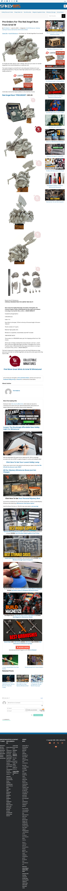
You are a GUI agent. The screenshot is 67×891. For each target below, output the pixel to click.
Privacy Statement (8, 782)
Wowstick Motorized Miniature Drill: (13, 531)
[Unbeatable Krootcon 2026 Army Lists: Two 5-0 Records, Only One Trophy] (8, 675)
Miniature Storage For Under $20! (55, 156)
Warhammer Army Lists (2, 751)
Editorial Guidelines (8, 794)
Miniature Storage (50, 12)
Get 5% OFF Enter (19, 615)
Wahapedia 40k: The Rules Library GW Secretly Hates (25, 876)
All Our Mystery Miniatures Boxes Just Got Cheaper (19, 471)
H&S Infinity (17, 642)
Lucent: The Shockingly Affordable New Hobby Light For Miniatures (21, 428)
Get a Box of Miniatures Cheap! (55, 49)
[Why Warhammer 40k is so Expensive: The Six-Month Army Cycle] (37, 675)
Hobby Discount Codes (7, 12)
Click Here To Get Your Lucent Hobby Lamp (22, 462)
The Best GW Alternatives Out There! (55, 171)
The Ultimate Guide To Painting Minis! (55, 81)
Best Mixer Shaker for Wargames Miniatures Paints (25, 590)
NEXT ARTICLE (39, 663)
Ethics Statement (8, 788)
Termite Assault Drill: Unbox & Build (33, 667)
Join (65, 1)
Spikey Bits (5, 33)
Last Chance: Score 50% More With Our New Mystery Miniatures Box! (23, 684)
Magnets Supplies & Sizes (39, 12)
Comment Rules (9, 779)
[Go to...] (65, 6)
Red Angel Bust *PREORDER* (14, 95)
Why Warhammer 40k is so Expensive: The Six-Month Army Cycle (37, 684)
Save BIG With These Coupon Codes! (55, 112)
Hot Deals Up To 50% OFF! (55, 127)
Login (41, 698)
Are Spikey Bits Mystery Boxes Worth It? (9, 814)
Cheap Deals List (18, 12)
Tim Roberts (7, 28)
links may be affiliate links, (17, 404)
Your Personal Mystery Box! (29, 498)
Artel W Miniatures (30, 28)
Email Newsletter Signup (15, 750)
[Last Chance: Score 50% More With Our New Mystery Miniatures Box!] (23, 675)
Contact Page (15, 745)
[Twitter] (58, 743)
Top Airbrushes (27, 12)
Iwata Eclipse (7, 642)
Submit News (15, 747)
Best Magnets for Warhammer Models (23, 617)
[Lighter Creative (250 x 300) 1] (23, 74)
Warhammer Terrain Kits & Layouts (55, 202)
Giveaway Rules (9, 784)
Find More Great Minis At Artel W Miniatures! (23, 369)
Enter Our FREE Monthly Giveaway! (54, 141)
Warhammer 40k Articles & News (20, 29)
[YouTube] (56, 746)
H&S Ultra (28, 642)
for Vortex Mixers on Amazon (33, 588)
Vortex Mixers (60, 12)
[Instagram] (62, 743)
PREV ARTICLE (6, 663)
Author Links (8, 806)
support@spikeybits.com (16, 773)
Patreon (2, 1)
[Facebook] (54, 743)
